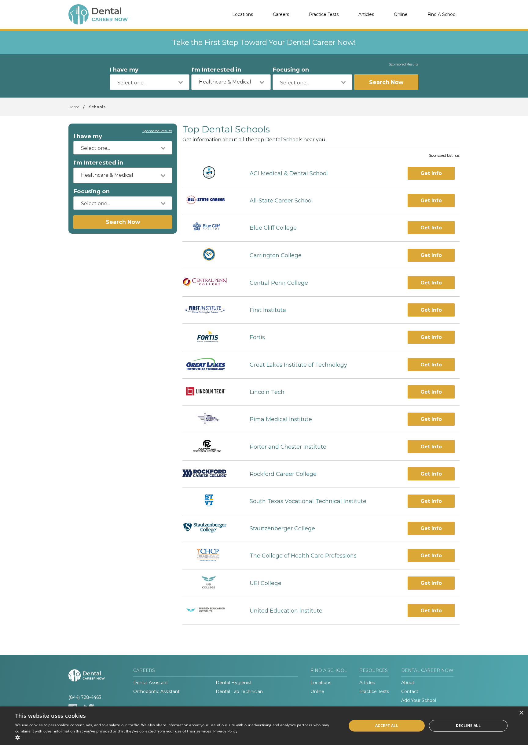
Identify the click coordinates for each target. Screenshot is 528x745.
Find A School (442, 14)
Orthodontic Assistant (156, 691)
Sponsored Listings (444, 155)
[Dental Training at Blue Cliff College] (210, 228)
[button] (176, 737)
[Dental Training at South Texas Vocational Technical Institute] (210, 501)
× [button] (521, 713)
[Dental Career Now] (99, 14)
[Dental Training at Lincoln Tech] (211, 392)
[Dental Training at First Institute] (210, 310)
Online (401, 14)
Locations (242, 14)
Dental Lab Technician (239, 691)
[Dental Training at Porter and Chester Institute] (210, 447)
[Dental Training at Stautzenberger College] (210, 528)
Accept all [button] (386, 725)
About (407, 682)
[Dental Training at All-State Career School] (211, 200)
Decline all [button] (468, 725)
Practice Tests (324, 14)
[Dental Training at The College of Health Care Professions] (210, 555)
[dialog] (264, 725)
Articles (366, 14)
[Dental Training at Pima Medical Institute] (210, 419)
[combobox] (149, 82)
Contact (409, 691)
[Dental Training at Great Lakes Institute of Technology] (210, 365)
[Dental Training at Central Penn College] (210, 283)
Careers (281, 14)
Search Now (386, 82)
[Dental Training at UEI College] (210, 583)
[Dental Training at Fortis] (210, 337)
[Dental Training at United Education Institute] (211, 610)
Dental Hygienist (234, 682)
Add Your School (418, 700)
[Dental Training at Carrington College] (210, 255)
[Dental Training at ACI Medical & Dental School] (210, 173)
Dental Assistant (150, 682)
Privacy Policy (225, 731)
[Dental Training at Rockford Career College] (210, 473)
